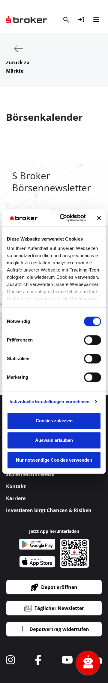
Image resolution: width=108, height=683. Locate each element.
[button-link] (81, 20)
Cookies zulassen (54, 420)
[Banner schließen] (99, 218)
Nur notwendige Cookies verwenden (54, 460)
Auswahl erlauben (54, 440)
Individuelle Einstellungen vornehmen (50, 401)
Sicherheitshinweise (30, 474)
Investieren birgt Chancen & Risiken (49, 510)
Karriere (16, 498)
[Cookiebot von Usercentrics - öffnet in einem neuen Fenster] (63, 218)
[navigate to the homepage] (26, 19)
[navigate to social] (10, 660)
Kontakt (16, 486)
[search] (66, 20)
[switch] (92, 340)
